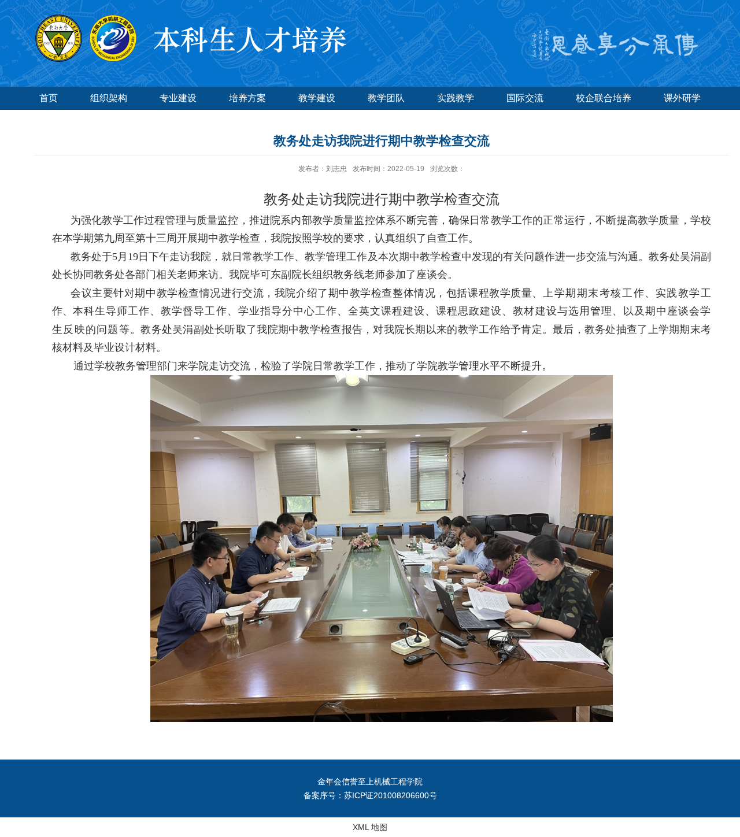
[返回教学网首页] (188, 18)
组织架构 (108, 98)
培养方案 (247, 98)
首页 (48, 98)
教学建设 (316, 98)
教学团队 (386, 98)
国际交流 (524, 98)
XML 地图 (370, 827)
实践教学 (455, 98)
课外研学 (682, 98)
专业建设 (178, 98)
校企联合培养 (603, 98)
